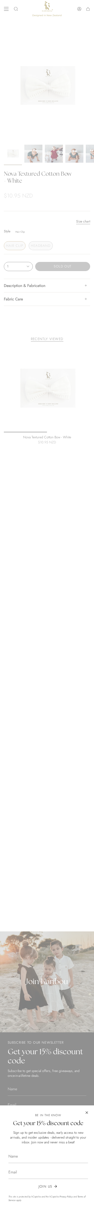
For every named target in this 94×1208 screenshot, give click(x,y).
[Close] (86, 1112)
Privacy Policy (66, 1196)
